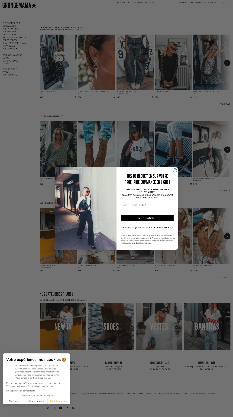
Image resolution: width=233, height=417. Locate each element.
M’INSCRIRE (147, 218)
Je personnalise (36, 401)
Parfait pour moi (58, 401)
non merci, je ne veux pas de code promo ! (147, 227)
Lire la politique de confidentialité (20, 391)
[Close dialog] (175, 170)
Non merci (14, 401)
